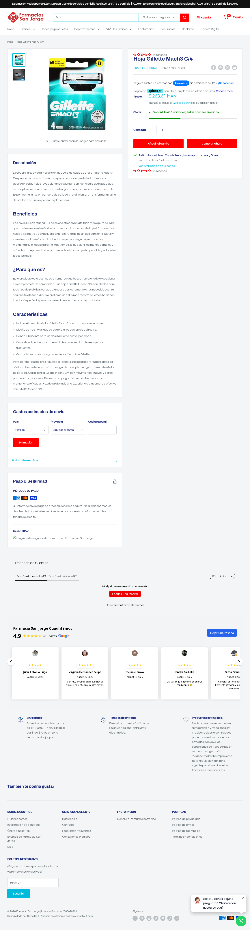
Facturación (146, 29)
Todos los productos (55, 29)
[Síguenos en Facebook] (135, 918)
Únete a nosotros (18, 830)
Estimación (25, 442)
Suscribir (19, 893)
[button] (142, 171)
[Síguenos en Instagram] (149, 918)
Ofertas (25, 29)
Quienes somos (17, 819)
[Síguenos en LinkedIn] (176, 918)
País (16, 421)
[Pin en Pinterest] (220, 67)
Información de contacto (23, 824)
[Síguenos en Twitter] (142, 918)
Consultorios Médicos (76, 836)
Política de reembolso (26, 460)
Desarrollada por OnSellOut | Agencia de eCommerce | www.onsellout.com (50, 916)
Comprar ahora (212, 143)
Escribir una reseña (125, 593)
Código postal (97, 421)
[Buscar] (184, 18)
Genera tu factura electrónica (136, 819)
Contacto (188, 29)
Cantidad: (139, 129)
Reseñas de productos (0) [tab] (31, 576)
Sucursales (168, 29)
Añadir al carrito (158, 143)
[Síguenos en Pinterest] (155, 918)
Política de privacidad (186, 819)
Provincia (57, 421)
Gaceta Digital (209, 29)
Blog (10, 846)
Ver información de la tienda (157, 165)
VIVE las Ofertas (117, 29)
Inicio (10, 29)
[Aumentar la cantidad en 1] (172, 130)
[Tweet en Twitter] (227, 67)
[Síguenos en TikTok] (169, 918)
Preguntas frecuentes (76, 830)
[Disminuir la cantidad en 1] (152, 130)
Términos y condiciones (187, 836)
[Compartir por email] (234, 67)
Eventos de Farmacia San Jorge (24, 838)
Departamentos (85, 29)
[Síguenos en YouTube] (162, 918)
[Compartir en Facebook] (213, 67)
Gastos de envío (182, 103)
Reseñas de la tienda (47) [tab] (63, 576)
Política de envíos (183, 824)
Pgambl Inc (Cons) (145, 68)
